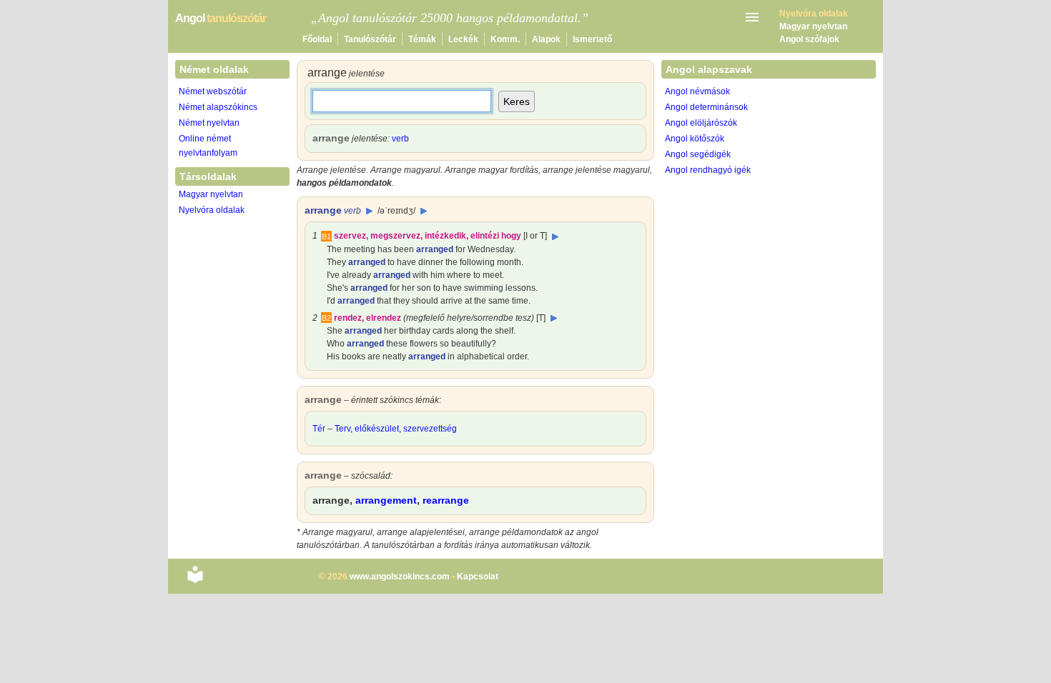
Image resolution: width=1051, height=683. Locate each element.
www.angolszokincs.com (400, 577)
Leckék (463, 39)
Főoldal (317, 39)
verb (400, 139)
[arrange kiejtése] (369, 211)
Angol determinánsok (706, 107)
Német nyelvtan (209, 123)
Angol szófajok (809, 39)
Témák (422, 39)
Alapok (546, 39)
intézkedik (445, 236)
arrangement (386, 500)
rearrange (446, 500)
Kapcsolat (477, 577)
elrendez (383, 318)
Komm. (505, 39)
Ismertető (592, 39)
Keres (516, 101)
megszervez (395, 236)
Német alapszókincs (218, 107)
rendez (348, 318)
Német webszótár (213, 91)
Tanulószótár (370, 39)
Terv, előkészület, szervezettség (396, 429)
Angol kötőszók (694, 139)
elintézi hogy (495, 236)
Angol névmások (697, 91)
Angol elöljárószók (701, 123)
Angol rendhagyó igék (708, 170)
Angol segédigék (698, 154)
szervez (350, 236)
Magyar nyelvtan (813, 26)
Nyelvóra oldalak (212, 210)
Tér (318, 429)
